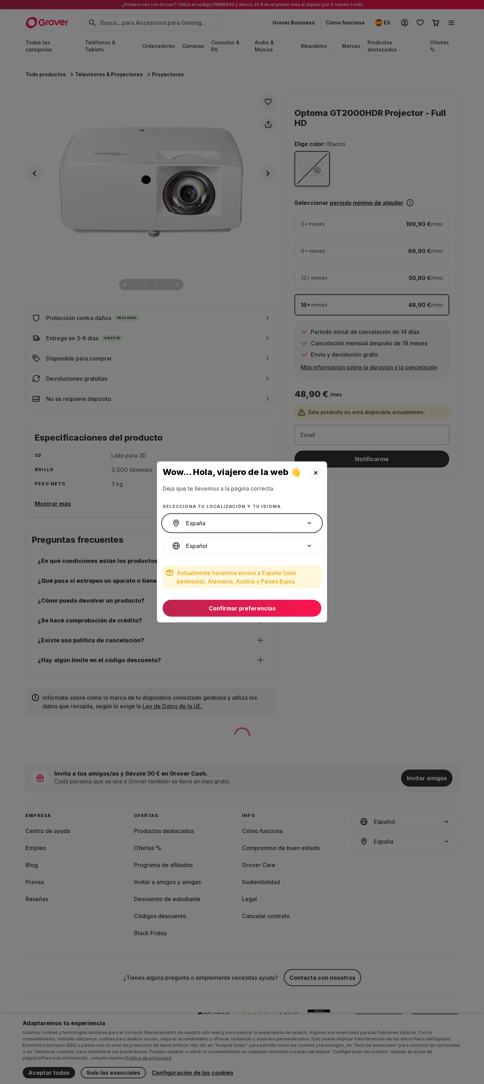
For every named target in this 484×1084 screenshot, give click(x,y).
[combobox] (242, 523)
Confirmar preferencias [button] (242, 608)
